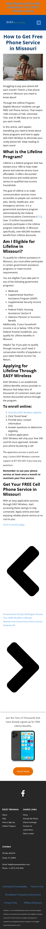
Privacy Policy (10, 902)
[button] (39, 23)
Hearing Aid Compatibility (15, 886)
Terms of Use (37, 886)
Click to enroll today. (14, 524)
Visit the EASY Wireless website (25, 412)
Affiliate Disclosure (33, 902)
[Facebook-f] (23, 793)
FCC (39, 216)
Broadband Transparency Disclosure (23, 894)
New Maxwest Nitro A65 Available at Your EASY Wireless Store (23, 7)
